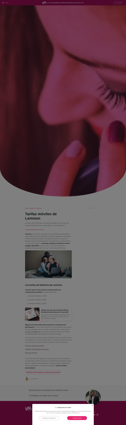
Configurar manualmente (49, 418)
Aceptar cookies (77, 418)
